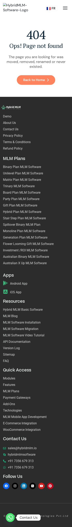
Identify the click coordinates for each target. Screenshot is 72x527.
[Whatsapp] (10, 517)
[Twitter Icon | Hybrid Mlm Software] (32, 486)
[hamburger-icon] (65, 8)
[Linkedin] (24, 486)
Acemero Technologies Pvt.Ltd (43, 516)
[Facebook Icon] (6, 486)
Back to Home (34, 80)
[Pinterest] (50, 486)
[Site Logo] (16, 7)
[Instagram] (15, 486)
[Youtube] (41, 486)
